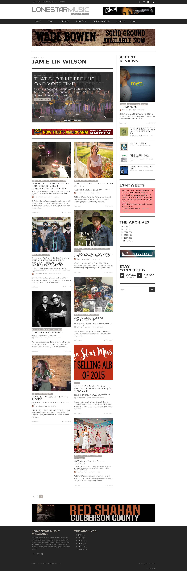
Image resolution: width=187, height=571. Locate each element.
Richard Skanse (41, 197)
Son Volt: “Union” (138, 143)
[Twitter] (148, 2)
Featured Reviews (103, 248)
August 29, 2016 (53, 197)
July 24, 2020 (140, 110)
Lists (97, 315)
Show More (128, 241)
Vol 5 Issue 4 (79, 458)
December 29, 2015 (54, 338)
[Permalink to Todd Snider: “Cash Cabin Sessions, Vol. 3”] (124, 158)
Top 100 (77, 383)
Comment (67, 287)
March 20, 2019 (148, 171)
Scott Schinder (136, 145)
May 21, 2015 (52, 406)
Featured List (79, 315)
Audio (37, 180)
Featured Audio (46, 180)
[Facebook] (140, 2)
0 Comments (67, 212)
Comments (109, 340)
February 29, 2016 (54, 274)
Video (50, 393)
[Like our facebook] (139, 275)
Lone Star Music (83, 327)
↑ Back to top (151, 568)
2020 (126, 229)
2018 (126, 235)
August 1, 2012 (95, 472)
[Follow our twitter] (122, 275)
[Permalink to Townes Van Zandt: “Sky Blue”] (124, 170)
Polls (59, 329)
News (47, 255)
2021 (126, 226)
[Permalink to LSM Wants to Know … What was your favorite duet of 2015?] (51, 310)
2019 (126, 232)
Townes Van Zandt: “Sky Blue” (142, 167)
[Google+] (144, 2)
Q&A (96, 180)
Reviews (77, 251)
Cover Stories (79, 456)
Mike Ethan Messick (137, 159)
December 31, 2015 (96, 327)
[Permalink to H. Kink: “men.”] (137, 83)
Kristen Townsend (84, 398)
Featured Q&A (79, 180)
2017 (126, 238)
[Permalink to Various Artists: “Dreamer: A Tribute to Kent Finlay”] (93, 230)
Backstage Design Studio (147, 564)
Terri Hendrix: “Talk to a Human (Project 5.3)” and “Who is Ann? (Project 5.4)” (142, 130)
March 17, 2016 (95, 193)
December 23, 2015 (98, 398)
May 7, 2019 (146, 145)
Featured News (38, 255)
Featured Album (87, 248)
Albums (77, 248)
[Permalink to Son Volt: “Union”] (124, 147)
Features (90, 180)
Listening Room (60, 180)
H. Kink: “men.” (129, 107)
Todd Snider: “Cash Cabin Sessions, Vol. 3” (141, 156)
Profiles (98, 456)
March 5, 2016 (95, 259)
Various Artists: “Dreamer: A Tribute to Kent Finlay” (93, 255)
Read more (35, 212)
